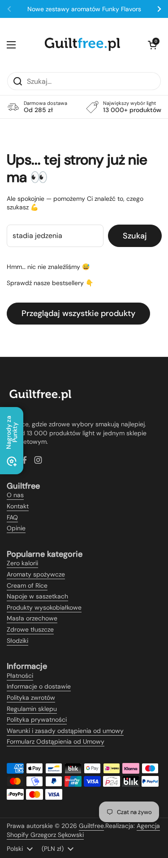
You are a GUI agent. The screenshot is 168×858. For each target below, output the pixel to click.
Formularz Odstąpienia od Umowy (55, 741)
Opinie (16, 528)
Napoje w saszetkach (37, 596)
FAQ (12, 517)
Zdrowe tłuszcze (30, 629)
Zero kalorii (22, 563)
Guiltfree (91, 826)
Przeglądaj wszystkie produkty (78, 313)
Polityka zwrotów (31, 697)
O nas (15, 495)
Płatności (20, 676)
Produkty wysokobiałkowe (44, 607)
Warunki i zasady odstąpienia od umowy (65, 731)
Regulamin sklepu (32, 709)
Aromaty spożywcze (36, 574)
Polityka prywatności (37, 719)
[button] (152, 45)
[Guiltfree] (82, 44)
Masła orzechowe (32, 618)
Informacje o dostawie (39, 686)
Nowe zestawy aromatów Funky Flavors (84, 9)
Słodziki (17, 641)
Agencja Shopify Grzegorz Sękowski (83, 830)
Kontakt (18, 506)
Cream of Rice (27, 585)
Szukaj (135, 235)
